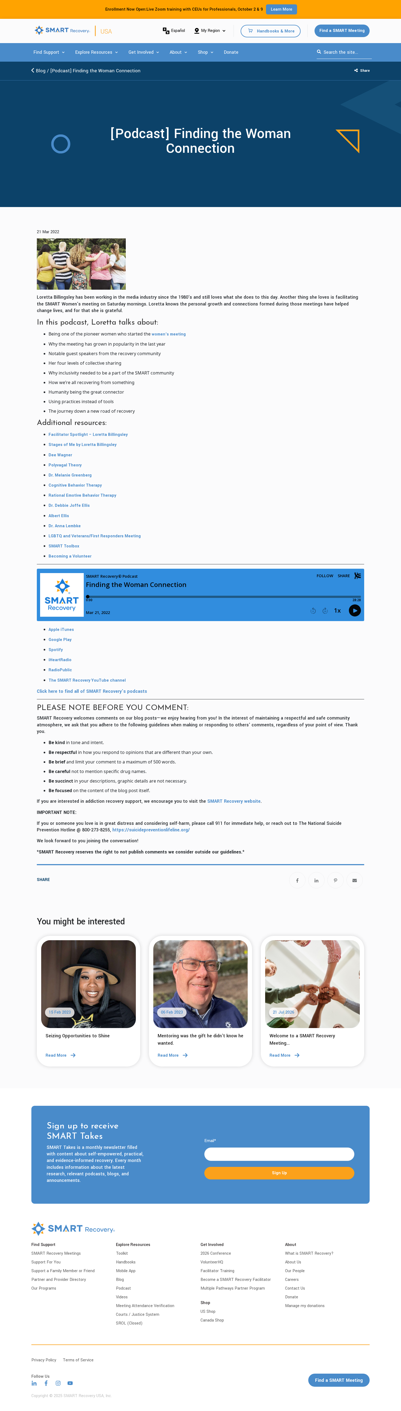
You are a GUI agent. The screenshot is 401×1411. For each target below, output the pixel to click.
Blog (40, 70)
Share (364, 70)
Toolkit (122, 1253)
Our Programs (43, 1288)
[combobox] (344, 52)
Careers (292, 1280)
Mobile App (126, 1271)
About (176, 52)
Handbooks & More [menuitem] (276, 31)
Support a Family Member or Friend (63, 1271)
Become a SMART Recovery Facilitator (235, 1280)
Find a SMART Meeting (342, 31)
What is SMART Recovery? (309, 1253)
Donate (231, 52)
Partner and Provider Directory (58, 1280)
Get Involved (141, 52)
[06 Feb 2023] (200, 986)
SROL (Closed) (129, 1323)
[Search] (319, 52)
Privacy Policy (43, 1360)
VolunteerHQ (211, 1262)
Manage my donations (305, 1306)
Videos (122, 1297)
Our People (295, 1271)
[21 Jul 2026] (312, 986)
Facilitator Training (217, 1271)
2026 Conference (215, 1253)
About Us (293, 1262)
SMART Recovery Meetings (56, 1253)
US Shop (208, 1311)
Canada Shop (212, 1320)
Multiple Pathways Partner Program (232, 1288)
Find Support (46, 52)
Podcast (123, 1288)
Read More (56, 1055)
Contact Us (295, 1288)
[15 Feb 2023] (88, 986)
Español (178, 31)
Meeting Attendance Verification (145, 1306)
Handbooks (126, 1262)
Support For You (46, 1262)
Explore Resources (93, 52)
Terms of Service (78, 1360)
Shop (203, 52)
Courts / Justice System (137, 1314)
